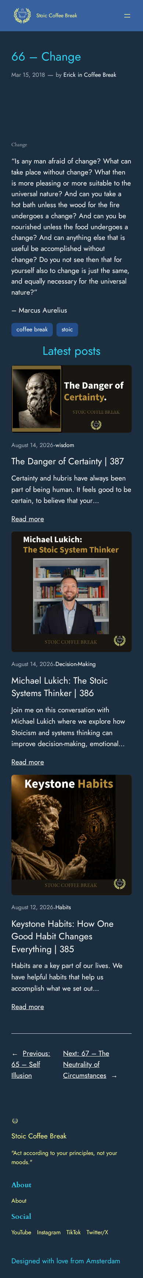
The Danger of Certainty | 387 (67, 461)
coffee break (32, 329)
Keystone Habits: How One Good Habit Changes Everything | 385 (62, 936)
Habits (63, 907)
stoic (67, 329)
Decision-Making (75, 664)
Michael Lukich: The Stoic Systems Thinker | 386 (59, 686)
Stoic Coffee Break (56, 15)
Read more (27, 519)
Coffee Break (100, 75)
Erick (69, 75)
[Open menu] (127, 15)
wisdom (64, 445)
